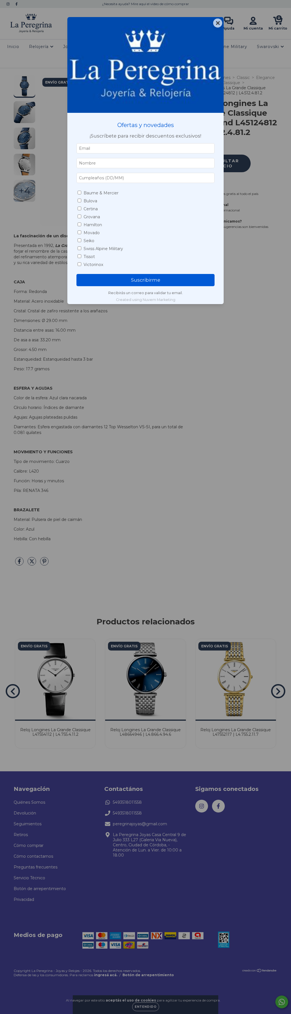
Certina (91, 208)
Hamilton (93, 224)
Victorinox (93, 264)
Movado (92, 232)
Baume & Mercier (101, 193)
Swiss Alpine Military (103, 248)
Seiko (89, 240)
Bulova (90, 200)
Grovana (92, 216)
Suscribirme (145, 280)
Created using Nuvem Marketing (145, 300)
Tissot (89, 256)
